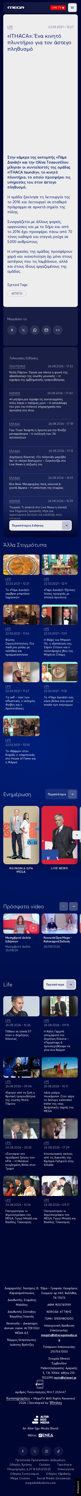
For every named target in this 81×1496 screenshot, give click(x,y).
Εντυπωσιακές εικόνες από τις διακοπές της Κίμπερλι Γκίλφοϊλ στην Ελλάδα (59, 1159)
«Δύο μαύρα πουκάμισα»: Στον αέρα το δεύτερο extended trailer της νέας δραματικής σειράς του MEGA (59, 1102)
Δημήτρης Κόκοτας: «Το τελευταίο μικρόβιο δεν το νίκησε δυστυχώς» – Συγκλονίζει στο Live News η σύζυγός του (37, 460)
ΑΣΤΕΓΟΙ (16, 293)
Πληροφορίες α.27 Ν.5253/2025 (29, 1469)
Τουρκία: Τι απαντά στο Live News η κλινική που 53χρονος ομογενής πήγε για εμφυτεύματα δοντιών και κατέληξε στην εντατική (38, 512)
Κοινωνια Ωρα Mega (21, 869)
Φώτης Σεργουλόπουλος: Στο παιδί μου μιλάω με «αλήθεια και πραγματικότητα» (19, 647)
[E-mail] (46, 330)
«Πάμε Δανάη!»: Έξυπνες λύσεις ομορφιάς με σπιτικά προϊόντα (59, 593)
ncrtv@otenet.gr (65, 1377)
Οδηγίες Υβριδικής (58, 1473)
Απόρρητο (77, 1487)
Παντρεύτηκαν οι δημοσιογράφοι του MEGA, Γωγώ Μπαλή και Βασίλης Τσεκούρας (21, 1216)
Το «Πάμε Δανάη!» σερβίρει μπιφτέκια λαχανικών (17, 593)
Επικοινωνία (66, 1469)
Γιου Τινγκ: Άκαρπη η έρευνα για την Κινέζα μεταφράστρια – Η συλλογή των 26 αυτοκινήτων (37, 433)
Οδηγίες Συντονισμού (24, 1473)
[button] (72, 7)
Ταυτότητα (64, 1464)
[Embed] (58, 330)
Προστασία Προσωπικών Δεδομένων (40, 1460)
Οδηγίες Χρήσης (21, 1464)
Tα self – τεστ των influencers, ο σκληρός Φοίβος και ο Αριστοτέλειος (20, 703)
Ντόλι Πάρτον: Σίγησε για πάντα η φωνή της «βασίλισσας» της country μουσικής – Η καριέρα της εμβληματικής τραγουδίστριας (38, 376)
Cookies (44, 1464)
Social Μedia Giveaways (54, 1478)
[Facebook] (12, 330)
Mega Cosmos (20, 1478)
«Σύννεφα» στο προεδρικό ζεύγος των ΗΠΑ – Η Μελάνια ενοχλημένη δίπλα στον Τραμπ (20, 1161)
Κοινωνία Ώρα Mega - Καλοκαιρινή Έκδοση (58, 939)
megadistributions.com (40, 1483)
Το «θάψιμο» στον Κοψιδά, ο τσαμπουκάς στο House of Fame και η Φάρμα (20, 756)
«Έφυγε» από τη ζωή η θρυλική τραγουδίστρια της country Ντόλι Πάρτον (20, 1098)
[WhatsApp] (35, 330)
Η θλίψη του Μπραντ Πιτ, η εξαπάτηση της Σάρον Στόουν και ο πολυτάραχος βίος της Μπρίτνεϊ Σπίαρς (58, 647)
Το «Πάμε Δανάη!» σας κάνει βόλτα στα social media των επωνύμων (58, 701)
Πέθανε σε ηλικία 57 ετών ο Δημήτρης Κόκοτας (18, 1035)
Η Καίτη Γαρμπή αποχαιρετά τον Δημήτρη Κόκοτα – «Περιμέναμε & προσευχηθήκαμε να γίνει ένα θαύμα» (57, 1040)
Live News (59, 868)
